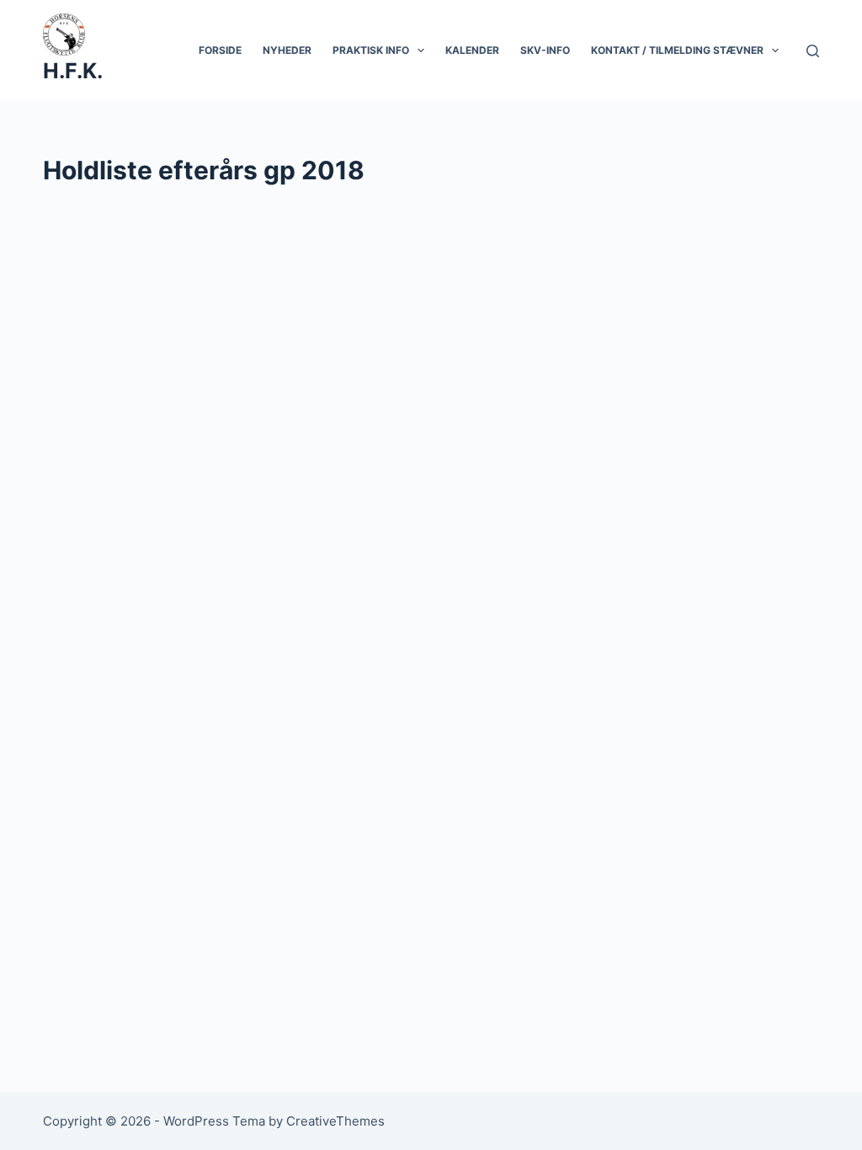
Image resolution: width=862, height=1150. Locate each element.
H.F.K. (73, 70)
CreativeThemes (335, 1121)
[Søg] (812, 51)
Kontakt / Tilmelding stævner (677, 50)
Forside (220, 50)
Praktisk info (371, 50)
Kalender (472, 50)
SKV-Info (545, 50)
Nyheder (287, 50)
